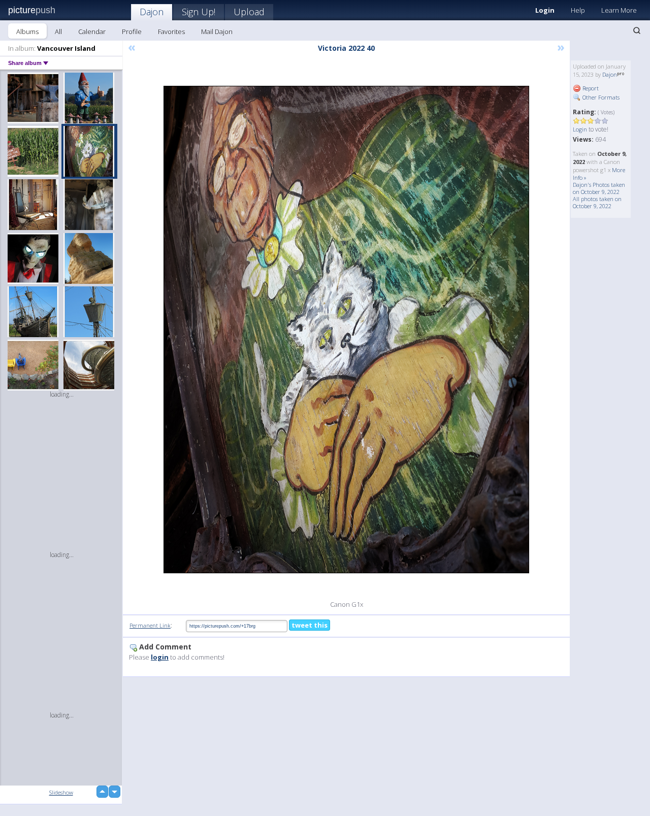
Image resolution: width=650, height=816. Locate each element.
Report (590, 88)
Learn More (619, 10)
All (58, 31)
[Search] (637, 30)
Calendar (92, 31)
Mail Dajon (217, 31)
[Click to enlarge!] (346, 329)
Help (578, 10)
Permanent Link (150, 625)
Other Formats (600, 97)
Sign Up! (198, 12)
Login (545, 10)
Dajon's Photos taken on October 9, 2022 (599, 188)
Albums (27, 31)
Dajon (152, 12)
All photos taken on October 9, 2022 (597, 202)
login (160, 657)
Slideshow (61, 792)
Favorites (171, 31)
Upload (249, 12)
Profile (132, 31)
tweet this (309, 625)
